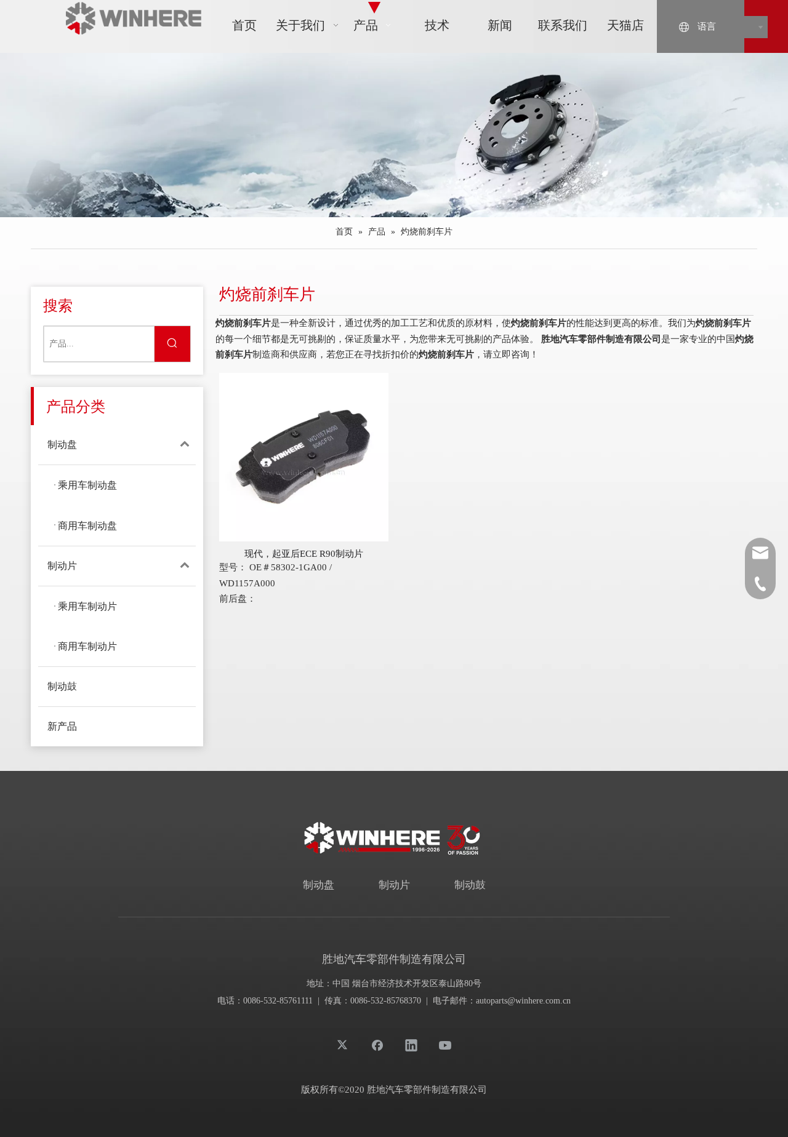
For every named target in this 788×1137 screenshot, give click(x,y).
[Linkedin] (411, 1045)
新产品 (62, 726)
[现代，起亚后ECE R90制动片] (303, 456)
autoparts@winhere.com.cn (523, 1000)
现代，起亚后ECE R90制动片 (303, 554)
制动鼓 (62, 686)
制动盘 (62, 444)
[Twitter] (343, 1045)
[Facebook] (377, 1045)
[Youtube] (445, 1045)
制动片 (62, 566)
